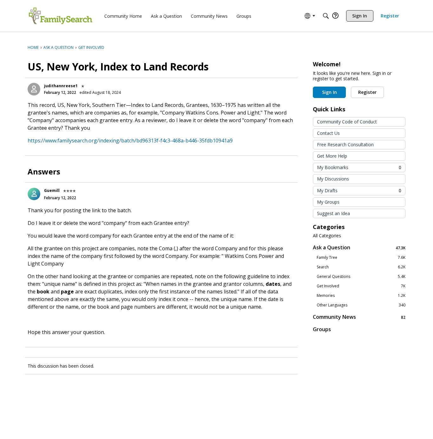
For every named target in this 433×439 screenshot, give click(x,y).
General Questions (361, 276)
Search (361, 267)
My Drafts (359, 190)
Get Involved (361, 286)
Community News (359, 317)
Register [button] (367, 92)
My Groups (328, 202)
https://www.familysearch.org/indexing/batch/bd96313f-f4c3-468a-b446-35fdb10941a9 (130, 140)
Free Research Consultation (345, 144)
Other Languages (361, 305)
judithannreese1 (61, 85)
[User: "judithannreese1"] (34, 89)
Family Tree (361, 257)
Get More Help (332, 156)
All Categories (327, 236)
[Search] (326, 16)
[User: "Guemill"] (34, 193)
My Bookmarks (359, 167)
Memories (361, 295)
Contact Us (328, 133)
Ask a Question (359, 247)
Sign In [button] (329, 92)
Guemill (52, 190)
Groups (322, 329)
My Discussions (333, 179)
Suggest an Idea (333, 213)
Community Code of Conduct (347, 122)
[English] (60, 16)
